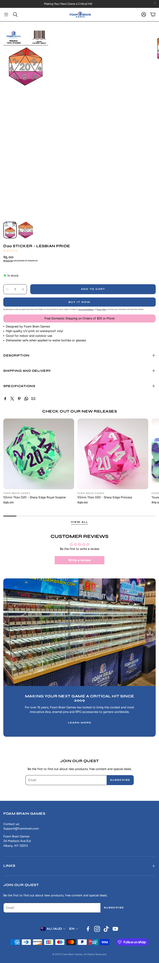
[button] (6, 14)
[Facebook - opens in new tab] (88, 929)
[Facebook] (5, 399)
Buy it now (79, 302)
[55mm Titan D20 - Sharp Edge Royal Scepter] (38, 454)
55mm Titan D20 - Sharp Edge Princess (104, 497)
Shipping (8, 260)
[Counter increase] (23, 289)
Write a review (79, 560)
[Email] (33, 399)
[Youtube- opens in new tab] (115, 929)
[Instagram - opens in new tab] (97, 929)
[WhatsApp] (26, 399)
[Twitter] (12, 399)
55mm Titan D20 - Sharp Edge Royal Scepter (34, 497)
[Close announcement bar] (155, 3)
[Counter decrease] (7, 289)
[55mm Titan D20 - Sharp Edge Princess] (112, 454)
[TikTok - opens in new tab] (106, 929)
